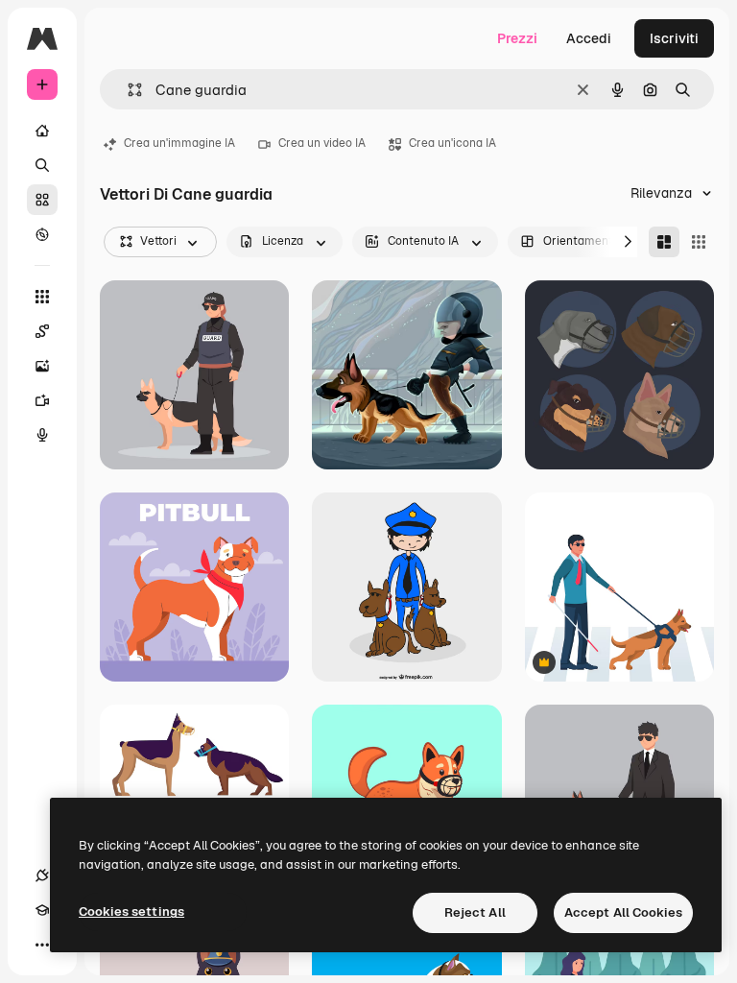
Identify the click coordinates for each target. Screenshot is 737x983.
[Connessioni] (42, 875)
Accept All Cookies (623, 912)
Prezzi (517, 38)
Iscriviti (674, 38)
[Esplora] (42, 234)
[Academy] (42, 910)
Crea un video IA (322, 143)
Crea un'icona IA (452, 143)
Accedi (588, 38)
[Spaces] (42, 331)
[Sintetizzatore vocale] (42, 435)
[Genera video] (42, 400)
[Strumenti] (42, 296)
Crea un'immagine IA (179, 143)
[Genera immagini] (42, 365)
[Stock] (42, 199)
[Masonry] (664, 242)
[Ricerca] (42, 165)
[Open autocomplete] (127, 90)
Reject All (475, 912)
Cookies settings (131, 911)
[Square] (698, 242)
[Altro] (42, 944)
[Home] (42, 130)
